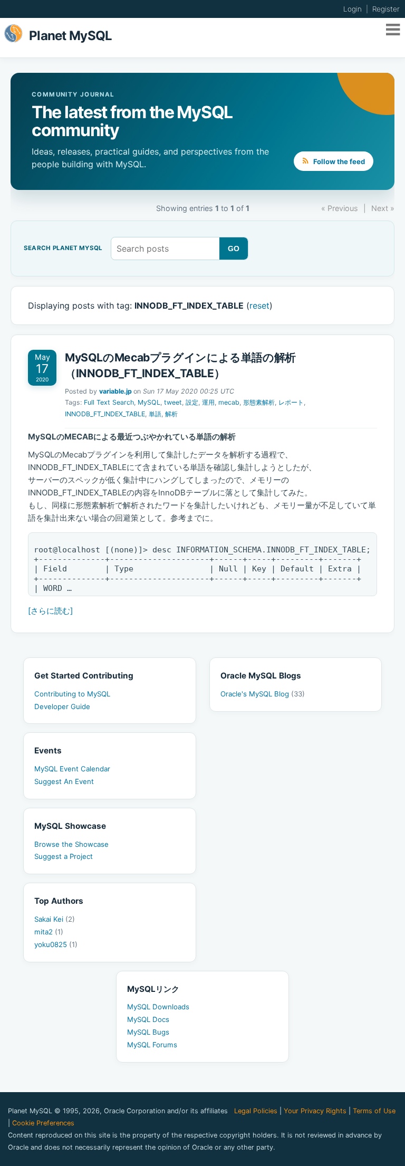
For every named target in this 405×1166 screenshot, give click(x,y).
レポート (291, 402)
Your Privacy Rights (315, 1111)
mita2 (48, 932)
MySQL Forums (152, 1044)
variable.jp (115, 391)
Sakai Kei (54, 919)
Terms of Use (374, 1111)
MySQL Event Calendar (72, 768)
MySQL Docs (148, 1019)
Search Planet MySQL (63, 248)
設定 (192, 402)
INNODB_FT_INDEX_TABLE (105, 414)
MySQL (149, 402)
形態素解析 (259, 402)
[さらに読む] (50, 611)
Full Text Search (109, 402)
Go (234, 248)
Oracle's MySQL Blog (262, 694)
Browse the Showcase (71, 844)
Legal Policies (255, 1111)
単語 (155, 414)
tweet (173, 402)
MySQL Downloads (158, 1006)
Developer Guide (62, 706)
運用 (208, 402)
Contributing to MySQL (72, 694)
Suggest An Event (64, 781)
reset (259, 305)
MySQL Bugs (148, 1032)
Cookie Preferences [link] (43, 1123)
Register (386, 9)
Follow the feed (338, 161)
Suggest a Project (63, 856)
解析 (171, 414)
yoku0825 (56, 944)
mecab (228, 402)
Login (352, 9)
